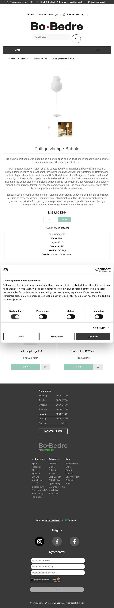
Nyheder (36, 473)
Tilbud (34, 470)
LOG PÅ (30, 14)
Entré (68, 467)
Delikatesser (55, 477)
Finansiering (37, 493)
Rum (67, 459)
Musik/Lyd (53, 490)
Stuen (68, 483)
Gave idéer (54, 493)
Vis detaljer (99, 327)
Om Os (35, 477)
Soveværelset (72, 477)
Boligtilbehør (54, 480)
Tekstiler (53, 463)
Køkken (69, 473)
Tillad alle (93, 336)
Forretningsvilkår (40, 490)
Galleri (52, 473)
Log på (35, 483)
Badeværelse (71, 463)
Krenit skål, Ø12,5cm (83, 351)
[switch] (43, 316)
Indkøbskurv (38, 487)
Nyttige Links (38, 459)
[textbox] (51, 37)
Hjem (34, 463)
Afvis (21, 336)
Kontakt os (37, 480)
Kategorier (54, 459)
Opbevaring (54, 483)
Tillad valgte (57, 336)
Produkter (36, 467)
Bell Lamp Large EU (31, 351)
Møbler (52, 467)
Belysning (53, 470)
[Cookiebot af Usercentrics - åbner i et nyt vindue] (98, 269)
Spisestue (70, 480)
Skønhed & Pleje (57, 487)
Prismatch (37, 497)
